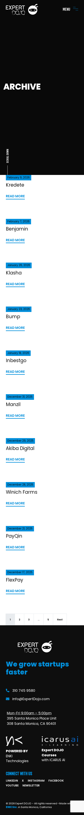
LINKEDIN (12, 781)
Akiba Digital (20, 448)
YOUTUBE (12, 785)
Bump (13, 316)
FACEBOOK (56, 781)
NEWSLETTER (31, 785)
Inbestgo (16, 360)
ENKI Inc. (12, 807)
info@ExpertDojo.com (31, 698)
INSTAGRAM (36, 781)
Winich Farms (21, 492)
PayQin (14, 536)
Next (60, 619)
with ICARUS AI (53, 760)
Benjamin (17, 229)
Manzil (13, 404)
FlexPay (14, 580)
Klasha (14, 273)
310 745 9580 (23, 690)
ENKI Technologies (17, 758)
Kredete (15, 185)
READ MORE (15, 196)
